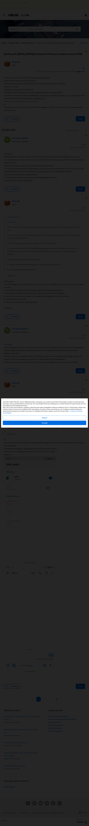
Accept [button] (44, 423)
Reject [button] (44, 417)
